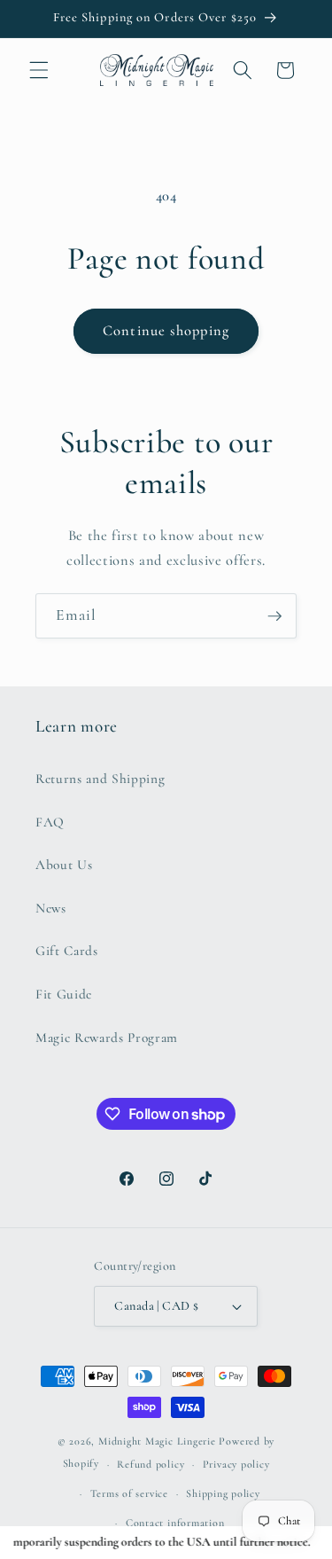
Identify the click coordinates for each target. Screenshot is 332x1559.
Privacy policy (236, 1464)
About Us (63, 865)
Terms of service (129, 1493)
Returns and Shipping (100, 779)
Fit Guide (63, 994)
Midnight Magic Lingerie (157, 1441)
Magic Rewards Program (106, 1038)
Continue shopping (166, 331)
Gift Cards (66, 951)
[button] (39, 70)
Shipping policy (223, 1493)
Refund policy (150, 1464)
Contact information (175, 1522)
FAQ (50, 822)
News (50, 908)
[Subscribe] (274, 616)
